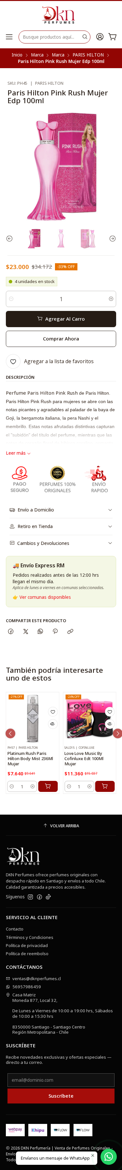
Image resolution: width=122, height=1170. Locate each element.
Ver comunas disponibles (45, 597)
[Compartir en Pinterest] (55, 631)
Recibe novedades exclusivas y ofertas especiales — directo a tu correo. (59, 1059)
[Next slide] (111, 239)
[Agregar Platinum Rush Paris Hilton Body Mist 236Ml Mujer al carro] (48, 786)
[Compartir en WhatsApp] (40, 631)
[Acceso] (100, 37)
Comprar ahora (61, 338)
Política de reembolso (27, 953)
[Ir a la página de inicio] (61, 15)
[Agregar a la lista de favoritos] (53, 712)
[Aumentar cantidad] (111, 299)
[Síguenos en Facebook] (39, 897)
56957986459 (26, 987)
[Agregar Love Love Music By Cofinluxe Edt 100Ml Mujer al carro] (105, 786)
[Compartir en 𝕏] (25, 631)
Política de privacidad (27, 945)
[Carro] (112, 37)
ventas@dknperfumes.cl (36, 978)
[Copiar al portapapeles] (70, 631)
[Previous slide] (11, 239)
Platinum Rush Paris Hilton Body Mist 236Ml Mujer (30, 758)
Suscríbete (61, 1095)
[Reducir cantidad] (11, 299)
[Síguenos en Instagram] (30, 897)
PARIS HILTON (88, 55)
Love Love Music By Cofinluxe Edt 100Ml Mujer (83, 758)
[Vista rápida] (53, 724)
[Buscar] (84, 37)
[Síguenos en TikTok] (48, 897)
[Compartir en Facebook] (11, 631)
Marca (37, 55)
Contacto (14, 929)
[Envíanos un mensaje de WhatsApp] (109, 1157)
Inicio (17, 55)
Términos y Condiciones (29, 937)
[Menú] (9, 37)
